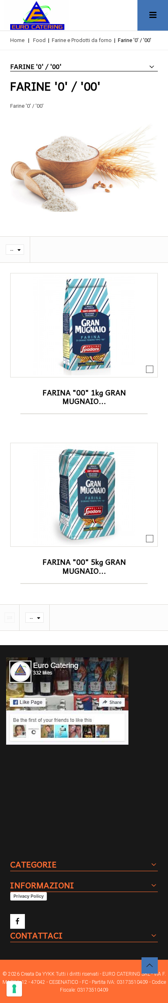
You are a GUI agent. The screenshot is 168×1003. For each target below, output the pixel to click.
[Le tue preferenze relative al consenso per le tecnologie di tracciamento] (14, 988)
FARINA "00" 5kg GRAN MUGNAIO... (84, 566)
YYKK (49, 974)
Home (17, 40)
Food (39, 40)
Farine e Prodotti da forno (82, 40)
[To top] (149, 965)
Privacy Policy (28, 896)
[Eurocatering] (36, 15)
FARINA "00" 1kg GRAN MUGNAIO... (84, 396)
